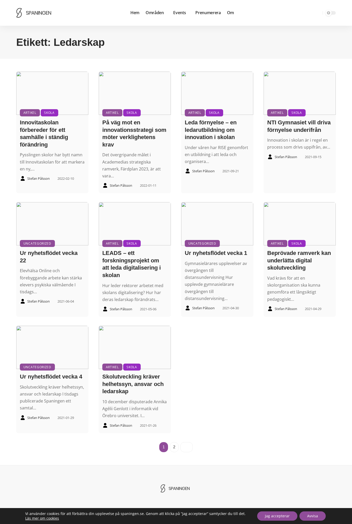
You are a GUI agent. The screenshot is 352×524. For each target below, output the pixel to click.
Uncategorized (37, 243)
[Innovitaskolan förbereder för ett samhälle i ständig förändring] (52, 93)
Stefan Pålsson (38, 178)
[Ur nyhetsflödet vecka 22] (52, 223)
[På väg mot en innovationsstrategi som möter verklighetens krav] (135, 93)
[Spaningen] (34, 13)
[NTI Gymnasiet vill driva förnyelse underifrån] (300, 93)
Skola (49, 113)
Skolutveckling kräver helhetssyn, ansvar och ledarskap (133, 383)
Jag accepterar (277, 515)
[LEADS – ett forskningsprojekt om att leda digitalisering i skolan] (135, 223)
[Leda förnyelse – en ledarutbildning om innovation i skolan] (217, 93)
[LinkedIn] (310, 13)
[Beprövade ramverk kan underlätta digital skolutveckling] (300, 223)
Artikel (29, 113)
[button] (318, 12)
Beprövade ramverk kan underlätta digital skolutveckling (299, 260)
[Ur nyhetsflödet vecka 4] (52, 347)
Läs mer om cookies (42, 518)
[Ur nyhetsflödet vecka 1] (217, 223)
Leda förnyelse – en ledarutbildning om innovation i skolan (211, 129)
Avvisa (312, 515)
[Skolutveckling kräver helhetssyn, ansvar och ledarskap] (135, 347)
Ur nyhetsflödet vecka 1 (216, 253)
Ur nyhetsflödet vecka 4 (51, 376)
